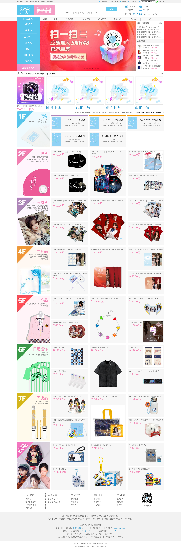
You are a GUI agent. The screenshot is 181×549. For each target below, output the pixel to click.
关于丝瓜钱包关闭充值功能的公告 (148, 27)
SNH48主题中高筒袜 (59, 373)
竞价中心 (117, 19)
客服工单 (131, 10)
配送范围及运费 (54, 502)
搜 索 (111, 9)
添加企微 (145, 10)
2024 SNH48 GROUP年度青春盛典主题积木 (67, 398)
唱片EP (28, 30)
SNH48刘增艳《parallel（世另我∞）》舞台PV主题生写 (70, 203)
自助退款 (120, 502)
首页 (45, 19)
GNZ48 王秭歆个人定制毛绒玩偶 (139, 324)
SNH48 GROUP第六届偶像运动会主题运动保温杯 (145, 398)
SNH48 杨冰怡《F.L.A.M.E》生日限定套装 (104, 398)
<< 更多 (160, 23)
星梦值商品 (86, 19)
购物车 (124, 1)
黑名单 (119, 505)
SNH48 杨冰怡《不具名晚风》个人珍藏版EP (143, 177)
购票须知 (28, 508)
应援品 (28, 61)
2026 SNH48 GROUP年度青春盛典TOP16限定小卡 (107, 251)
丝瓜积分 (74, 502)
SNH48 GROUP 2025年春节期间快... (149, 32)
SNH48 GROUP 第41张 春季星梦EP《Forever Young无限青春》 (107, 154)
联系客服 (161, 1)
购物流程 (28, 499)
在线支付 (74, 499)
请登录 (43, 1)
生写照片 (28, 36)
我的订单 (114, 1)
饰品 (28, 49)
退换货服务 (98, 499)
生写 (67, 13)
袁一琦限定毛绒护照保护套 (138, 447)
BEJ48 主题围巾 (135, 349)
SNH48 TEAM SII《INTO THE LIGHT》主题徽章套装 (69, 301)
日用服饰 (28, 55)
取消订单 (120, 499)
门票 (95, 13)
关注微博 (131, 7)
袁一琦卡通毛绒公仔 (59, 470)
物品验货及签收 (31, 502)
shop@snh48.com (113, 531)
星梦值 (73, 505)
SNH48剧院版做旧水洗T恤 (99, 349)
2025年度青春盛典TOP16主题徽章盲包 (65, 324)
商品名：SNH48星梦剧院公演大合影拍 (29, 106)
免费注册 (50, 1)
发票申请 (97, 502)
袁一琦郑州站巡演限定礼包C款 (101, 447)
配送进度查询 (53, 499)
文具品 (28, 43)
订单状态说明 (30, 505)
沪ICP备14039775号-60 (74, 534)
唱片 (56, 19)
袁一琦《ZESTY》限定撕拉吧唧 (139, 470)
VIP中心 (147, 19)
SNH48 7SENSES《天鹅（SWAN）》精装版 (67, 177)
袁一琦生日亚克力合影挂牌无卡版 (64, 447)
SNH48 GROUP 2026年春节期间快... (149, 29)
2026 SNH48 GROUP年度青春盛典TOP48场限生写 (107, 202)
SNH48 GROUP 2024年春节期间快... (149, 37)
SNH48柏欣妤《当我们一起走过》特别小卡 (67, 251)
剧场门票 (69, 19)
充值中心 (133, 19)
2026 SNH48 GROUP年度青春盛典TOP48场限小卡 (145, 275)
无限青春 (89, 13)
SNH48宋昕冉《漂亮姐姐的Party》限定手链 (105, 300)
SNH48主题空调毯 (59, 349)
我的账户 (104, 1)
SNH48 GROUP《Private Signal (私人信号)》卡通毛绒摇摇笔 (70, 276)
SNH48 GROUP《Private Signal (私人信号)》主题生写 (146, 202)
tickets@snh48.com (119, 528)
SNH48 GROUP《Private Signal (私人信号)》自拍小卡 (146, 251)
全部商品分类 (28, 19)
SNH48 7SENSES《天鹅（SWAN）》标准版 (67, 153)
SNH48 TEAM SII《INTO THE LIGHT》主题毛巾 (145, 373)
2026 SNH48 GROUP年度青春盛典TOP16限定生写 (145, 226)
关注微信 (145, 7)
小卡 (75, 13)
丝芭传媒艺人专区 (28, 67)
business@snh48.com (86, 531)
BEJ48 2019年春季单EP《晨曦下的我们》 (142, 153)
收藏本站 (133, 1)
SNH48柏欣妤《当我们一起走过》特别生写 (67, 226)
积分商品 (102, 19)
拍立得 (82, 13)
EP (71, 13)
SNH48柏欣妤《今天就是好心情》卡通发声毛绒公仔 (146, 422)
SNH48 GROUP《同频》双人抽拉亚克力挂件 (143, 300)
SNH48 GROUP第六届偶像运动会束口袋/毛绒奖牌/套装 (69, 423)
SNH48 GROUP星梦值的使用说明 (148, 34)
